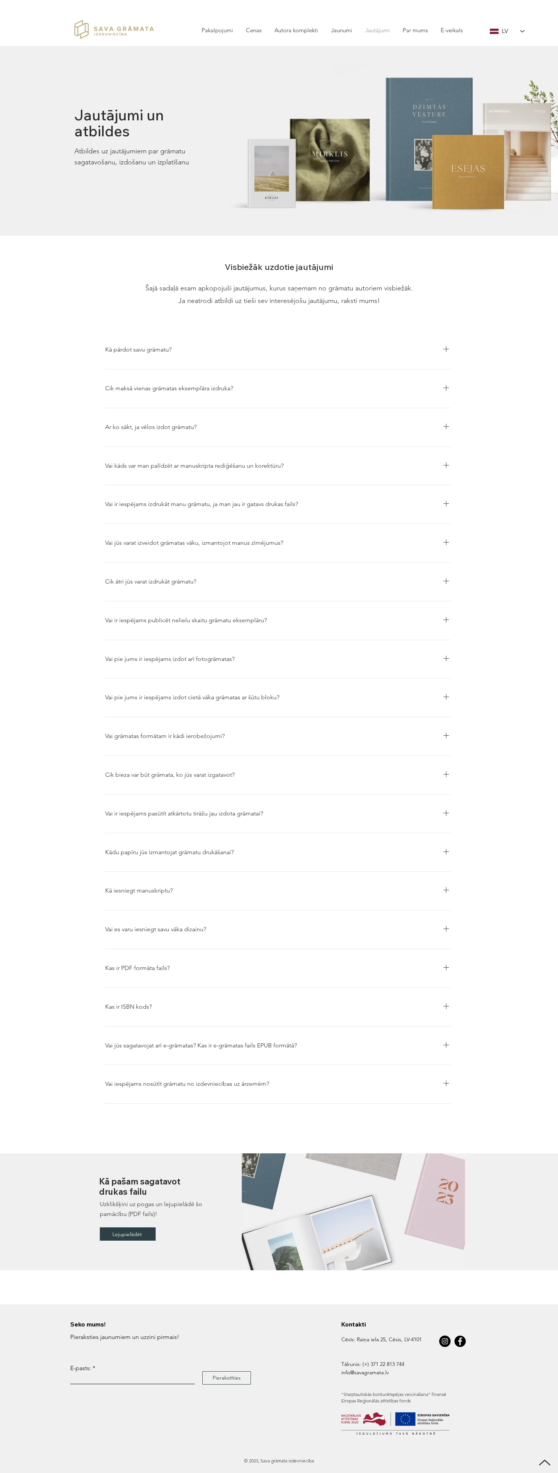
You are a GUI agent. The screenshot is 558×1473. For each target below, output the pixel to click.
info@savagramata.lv (365, 1372)
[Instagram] (445, 1341)
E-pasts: (80, 1368)
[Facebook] (460, 1341)
